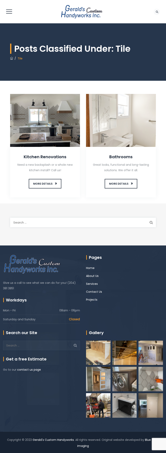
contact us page (29, 370)
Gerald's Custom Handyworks (53, 440)
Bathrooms (121, 157)
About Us (92, 276)
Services (92, 284)
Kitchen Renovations (45, 157)
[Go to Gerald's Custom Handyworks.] (11, 58)
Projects (91, 300)
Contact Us (94, 292)
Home (90, 268)
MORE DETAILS (43, 184)
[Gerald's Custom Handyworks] (82, 11)
